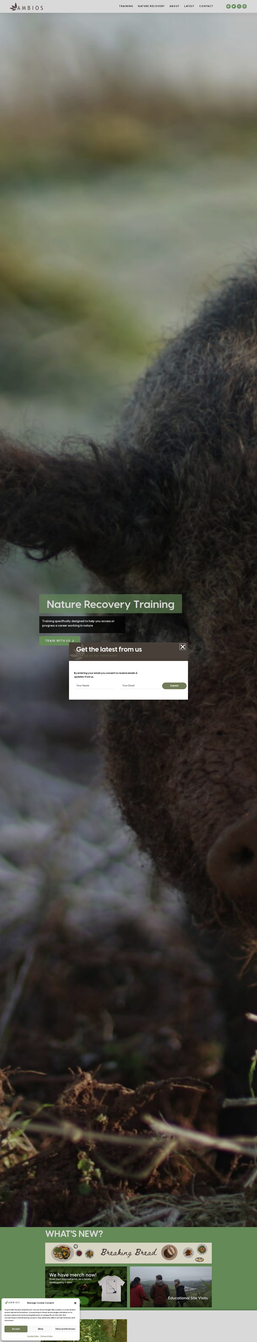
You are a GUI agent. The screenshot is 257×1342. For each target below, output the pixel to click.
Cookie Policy (33, 1336)
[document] (128, 671)
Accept (16, 1329)
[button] (75, 1303)
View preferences (65, 1329)
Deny (40, 1329)
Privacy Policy (46, 1336)
